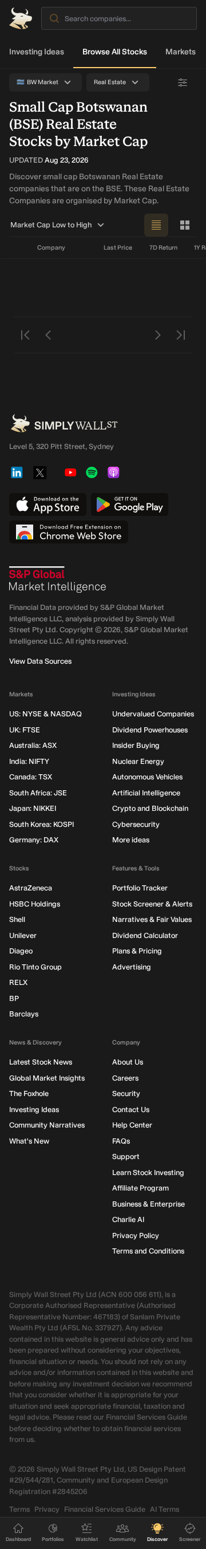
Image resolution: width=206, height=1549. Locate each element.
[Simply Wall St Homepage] (20, 18)
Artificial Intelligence (146, 793)
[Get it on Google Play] (129, 504)
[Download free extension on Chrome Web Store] (68, 532)
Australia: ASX (33, 745)
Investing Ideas (36, 52)
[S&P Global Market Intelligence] (57, 579)
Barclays (23, 1014)
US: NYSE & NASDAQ (45, 714)
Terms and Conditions (148, 1251)
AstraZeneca (30, 888)
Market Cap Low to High (51, 224)
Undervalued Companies (153, 714)
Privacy (47, 1509)
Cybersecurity (136, 824)
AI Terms (164, 1509)
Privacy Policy (135, 1235)
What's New (29, 1141)
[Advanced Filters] (182, 82)
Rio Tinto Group (35, 967)
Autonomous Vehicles (147, 776)
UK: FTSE (24, 730)
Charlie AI (128, 1219)
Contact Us (130, 1109)
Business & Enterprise (148, 1204)
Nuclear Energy (138, 761)
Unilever (23, 935)
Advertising (131, 967)
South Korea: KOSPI (41, 824)
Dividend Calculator (145, 935)
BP (14, 998)
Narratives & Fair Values (152, 919)
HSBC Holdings (34, 904)
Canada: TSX (30, 776)
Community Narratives (47, 1125)
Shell (17, 919)
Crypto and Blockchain (150, 808)
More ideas (130, 839)
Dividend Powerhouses (150, 730)
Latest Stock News (40, 1062)
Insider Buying (136, 745)
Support (126, 1156)
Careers (125, 1078)
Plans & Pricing (137, 951)
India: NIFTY (29, 761)
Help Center (132, 1125)
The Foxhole (29, 1093)
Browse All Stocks (114, 52)
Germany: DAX (33, 839)
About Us (127, 1062)
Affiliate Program (140, 1188)
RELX (18, 982)
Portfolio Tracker (140, 888)
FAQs (121, 1141)
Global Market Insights (47, 1078)
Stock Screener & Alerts (152, 904)
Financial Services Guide (104, 1509)
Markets (180, 52)
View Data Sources (40, 661)
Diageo (21, 951)
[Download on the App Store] (47, 504)
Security (126, 1093)
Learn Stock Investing (148, 1172)
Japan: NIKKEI (32, 808)
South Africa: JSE (38, 793)
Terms (19, 1509)
